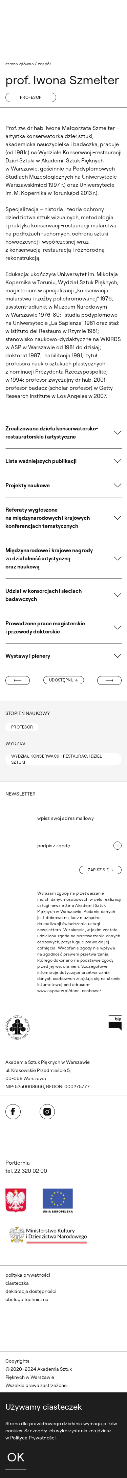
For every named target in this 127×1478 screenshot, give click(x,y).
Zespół (44, 63)
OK (15, 1456)
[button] (63, 432)
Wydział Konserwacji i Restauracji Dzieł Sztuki (56, 759)
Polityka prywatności (27, 1275)
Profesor (31, 97)
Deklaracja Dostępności (30, 1291)
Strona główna (19, 63)
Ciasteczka (17, 1283)
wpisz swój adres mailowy (65, 818)
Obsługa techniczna (26, 1299)
